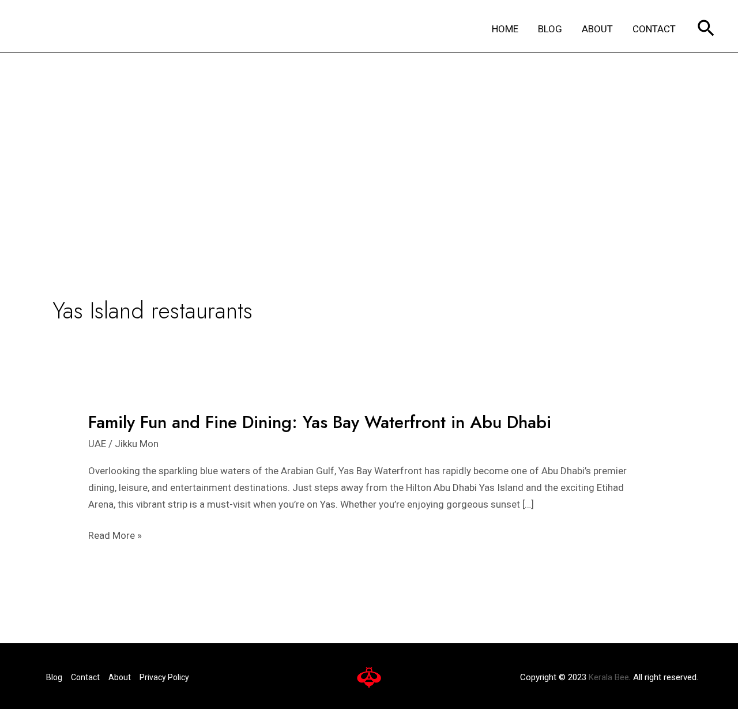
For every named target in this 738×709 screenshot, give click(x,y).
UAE (97, 443)
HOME (505, 29)
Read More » (115, 535)
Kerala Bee (609, 677)
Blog (54, 677)
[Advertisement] (369, 139)
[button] (706, 29)
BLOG (550, 29)
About (119, 677)
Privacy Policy (164, 677)
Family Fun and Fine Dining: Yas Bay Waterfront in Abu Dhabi (319, 422)
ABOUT (597, 29)
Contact (85, 677)
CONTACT (654, 29)
